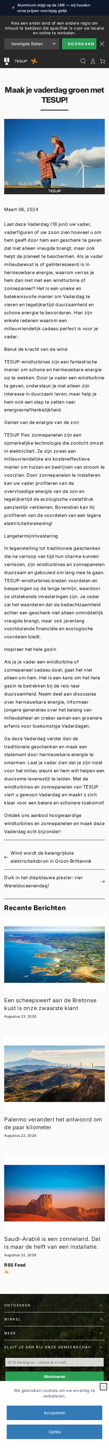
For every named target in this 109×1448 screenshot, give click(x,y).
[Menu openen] (6, 61)
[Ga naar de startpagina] (25, 61)
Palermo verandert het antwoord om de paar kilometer (53, 1123)
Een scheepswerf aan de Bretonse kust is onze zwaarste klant (50, 1004)
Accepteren (54, 1412)
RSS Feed (15, 1265)
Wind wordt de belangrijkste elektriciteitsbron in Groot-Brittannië (51, 857)
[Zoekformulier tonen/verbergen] (83, 61)
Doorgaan (81, 44)
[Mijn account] (93, 61)
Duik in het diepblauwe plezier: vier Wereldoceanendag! (43, 881)
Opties (55, 1431)
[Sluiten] (103, 1386)
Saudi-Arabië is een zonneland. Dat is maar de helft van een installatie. (52, 1243)
